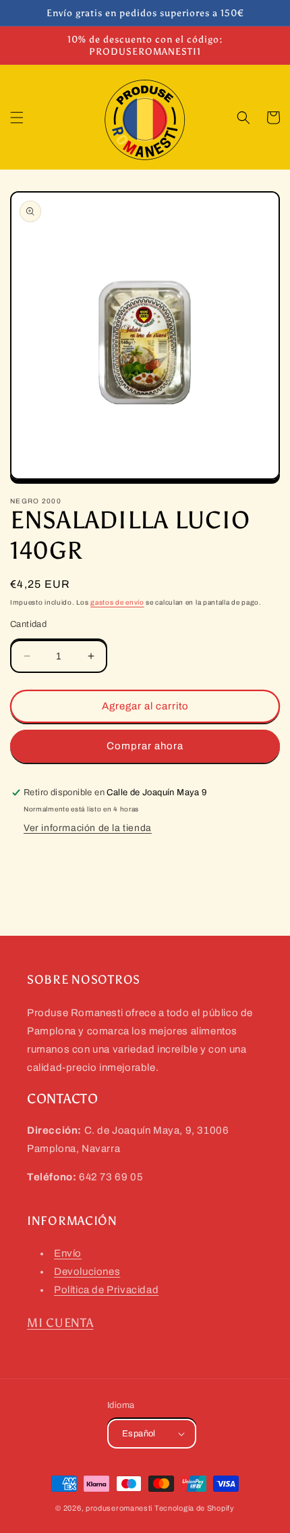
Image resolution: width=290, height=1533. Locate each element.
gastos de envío (117, 602)
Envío (68, 1253)
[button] (17, 117)
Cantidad (28, 624)
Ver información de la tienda (88, 828)
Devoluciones (87, 1271)
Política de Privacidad (106, 1289)
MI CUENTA (60, 1322)
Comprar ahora (145, 745)
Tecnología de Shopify (194, 1508)
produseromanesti (119, 1508)
